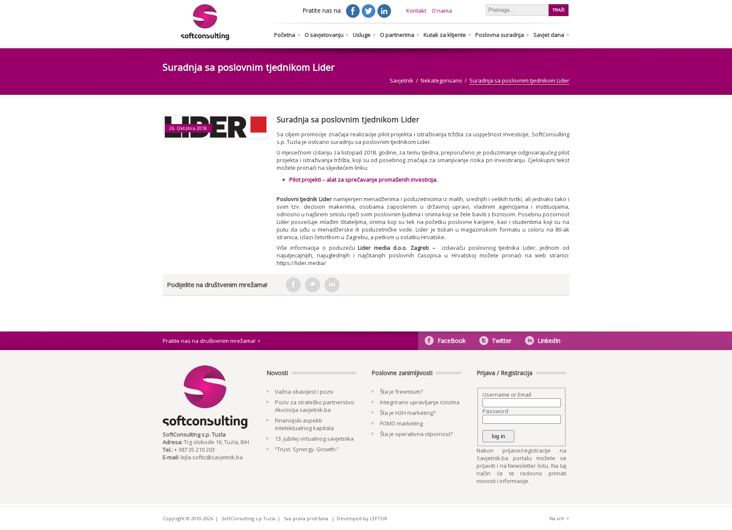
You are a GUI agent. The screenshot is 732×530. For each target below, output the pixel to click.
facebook (293, 285)
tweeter (312, 285)
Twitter (501, 341)
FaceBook (452, 341)
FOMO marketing (401, 423)
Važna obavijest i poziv (304, 391)
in (332, 285)
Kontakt (416, 10)
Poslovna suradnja (499, 35)
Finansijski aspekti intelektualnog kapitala (304, 424)
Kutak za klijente (445, 35)
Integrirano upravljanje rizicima (420, 402)
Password (495, 411)
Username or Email (506, 394)
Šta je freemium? (401, 391)
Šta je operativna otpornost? (416, 434)
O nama (442, 10)
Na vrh (556, 518)
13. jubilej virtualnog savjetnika (314, 438)
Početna (284, 35)
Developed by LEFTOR (362, 518)
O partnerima (397, 35)
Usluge (362, 35)
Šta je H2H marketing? (407, 413)
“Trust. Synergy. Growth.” (307, 449)
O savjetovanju (324, 35)
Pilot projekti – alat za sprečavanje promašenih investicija (362, 179)
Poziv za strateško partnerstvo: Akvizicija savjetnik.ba (315, 406)
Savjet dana (548, 35)
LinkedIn (549, 341)
